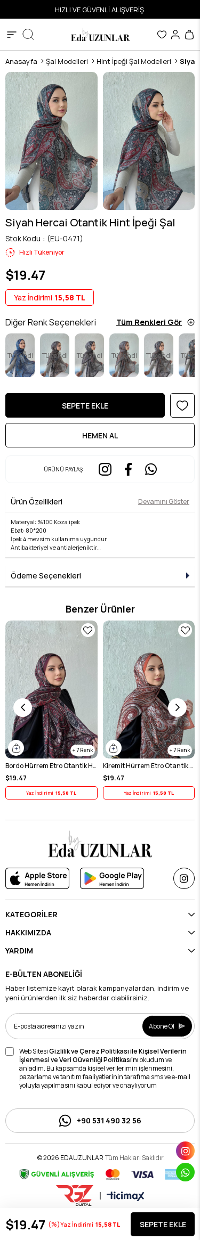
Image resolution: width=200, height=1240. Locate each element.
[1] (100, 844)
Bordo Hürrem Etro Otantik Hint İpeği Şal (51, 765)
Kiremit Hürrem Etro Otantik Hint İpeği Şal (149, 765)
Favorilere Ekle (88, 630)
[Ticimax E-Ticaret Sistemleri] (126, 1197)
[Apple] (37, 878)
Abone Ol (161, 1026)
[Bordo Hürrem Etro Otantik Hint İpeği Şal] (51, 689)
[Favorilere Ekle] (182, 405)
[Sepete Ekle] (16, 748)
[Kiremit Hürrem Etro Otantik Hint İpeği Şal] (149, 689)
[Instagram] (184, 878)
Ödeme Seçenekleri (46, 575)
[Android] (112, 878)
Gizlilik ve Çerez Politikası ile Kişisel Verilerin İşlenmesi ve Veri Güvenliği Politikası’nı (103, 1055)
